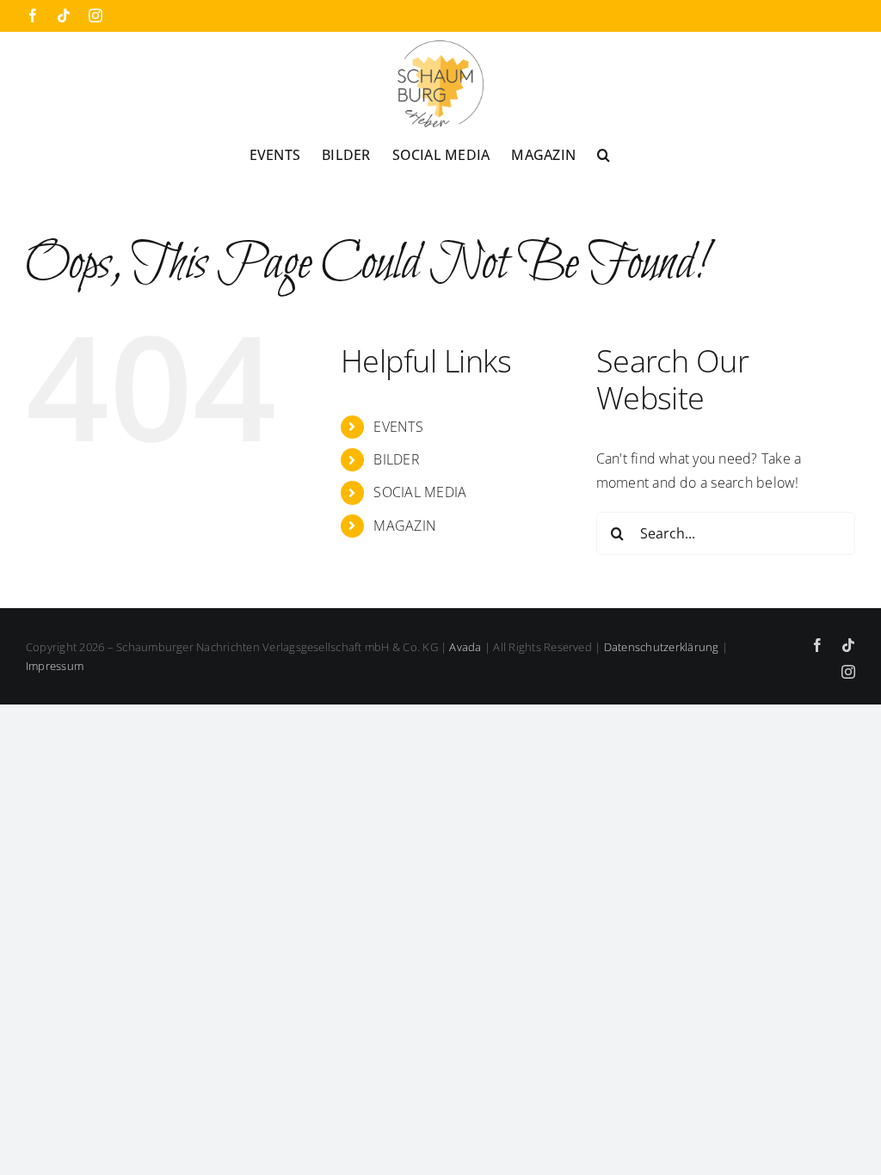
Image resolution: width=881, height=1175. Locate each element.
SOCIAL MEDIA (419, 492)
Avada (465, 647)
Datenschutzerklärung (661, 647)
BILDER (396, 459)
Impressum (54, 666)
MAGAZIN (404, 525)
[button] (603, 154)
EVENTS (397, 426)
